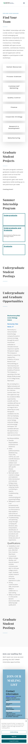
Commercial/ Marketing (14, 87)
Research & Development (14, 127)
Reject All (14, 736)
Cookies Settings (14, 732)
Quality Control (14, 98)
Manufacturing (14, 138)
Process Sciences (14, 76)
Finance (14, 107)
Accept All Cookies (14, 741)
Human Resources (14, 67)
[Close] (26, 721)
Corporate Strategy (14, 117)
